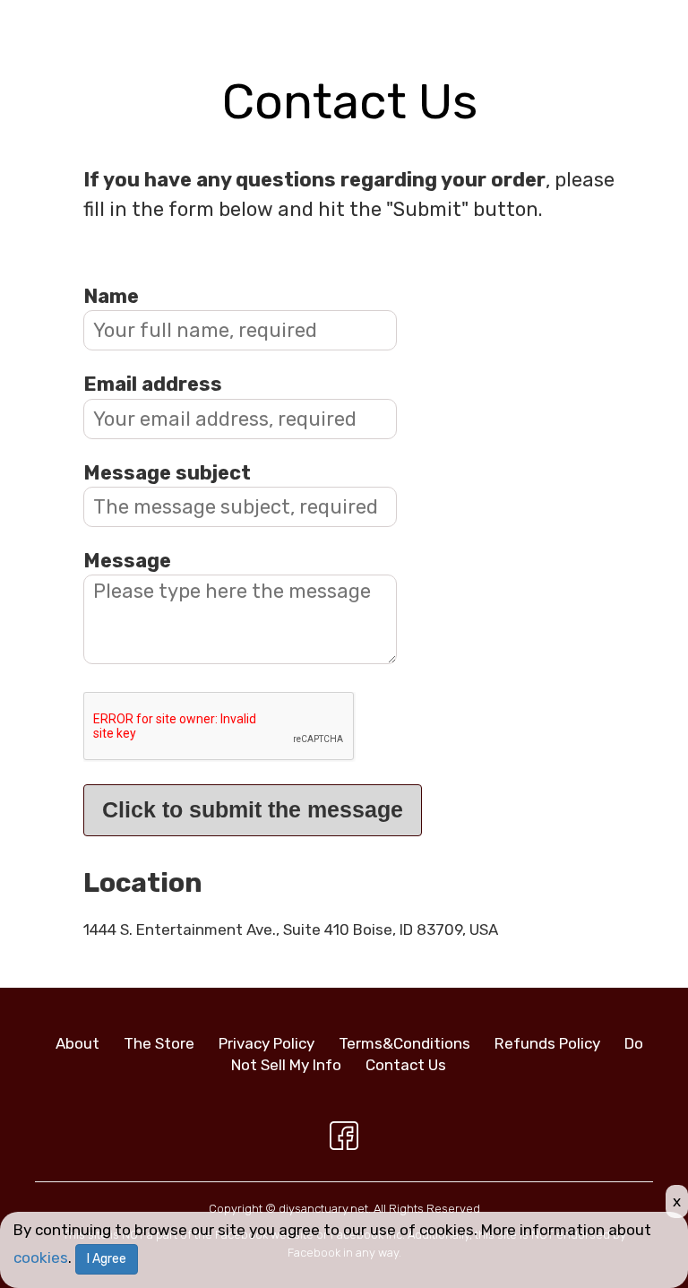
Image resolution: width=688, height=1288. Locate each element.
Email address (152, 384)
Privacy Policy (266, 1043)
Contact (406, 1065)
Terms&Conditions (404, 1043)
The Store (159, 1043)
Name (111, 296)
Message (127, 561)
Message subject (167, 473)
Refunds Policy (547, 1043)
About (77, 1043)
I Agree (106, 1258)
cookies (40, 1257)
